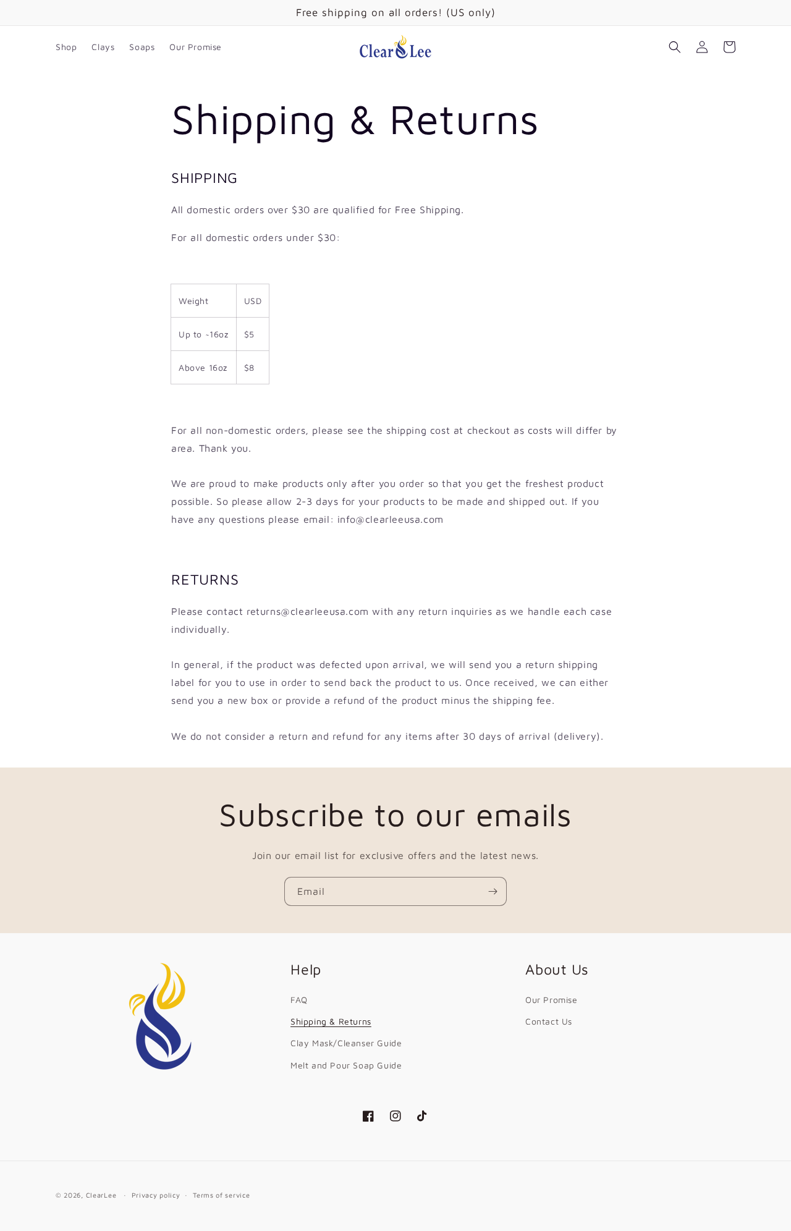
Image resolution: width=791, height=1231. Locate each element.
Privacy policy (156, 1194)
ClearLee (101, 1195)
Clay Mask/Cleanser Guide (346, 1043)
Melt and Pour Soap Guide (346, 1064)
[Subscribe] (492, 891)
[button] (674, 47)
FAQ (299, 999)
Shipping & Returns (330, 1021)
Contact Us (548, 1021)
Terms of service (221, 1194)
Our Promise (551, 999)
